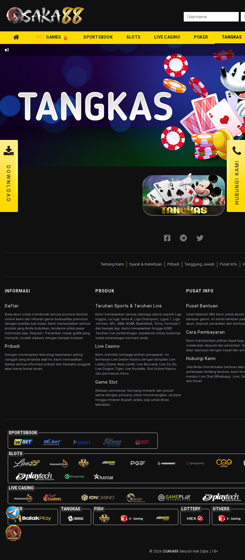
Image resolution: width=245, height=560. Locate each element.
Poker (201, 37)
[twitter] (199, 238)
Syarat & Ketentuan (145, 264)
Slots (133, 37)
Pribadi (173, 264)
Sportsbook (98, 37)
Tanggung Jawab (200, 264)
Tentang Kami (112, 264)
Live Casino (167, 37)
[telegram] (183, 238)
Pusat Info (228, 264)
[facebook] (167, 238)
